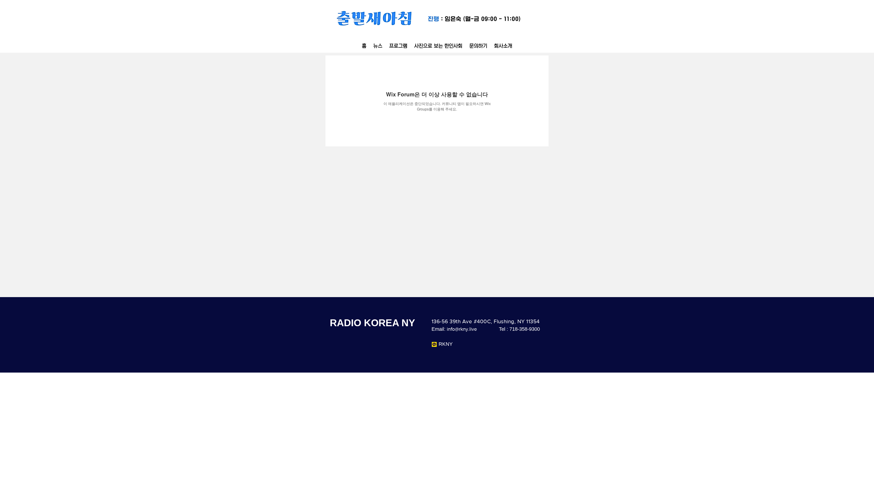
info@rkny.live (462, 329)
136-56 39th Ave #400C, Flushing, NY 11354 (486, 321)
